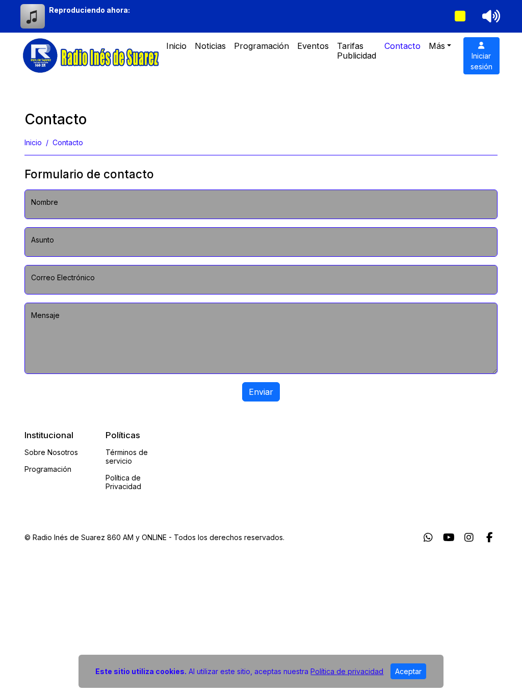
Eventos (313, 46)
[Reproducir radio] (460, 16)
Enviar (261, 392)
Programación (261, 46)
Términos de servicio (127, 456)
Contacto (402, 46)
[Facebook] (489, 537)
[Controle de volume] (489, 16)
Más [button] (437, 46)
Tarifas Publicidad (356, 51)
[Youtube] (449, 537)
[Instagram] (469, 537)
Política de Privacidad (123, 482)
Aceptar (408, 671)
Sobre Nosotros (51, 452)
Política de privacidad (346, 671)
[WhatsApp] (428, 537)
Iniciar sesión (481, 61)
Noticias (210, 46)
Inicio (176, 46)
